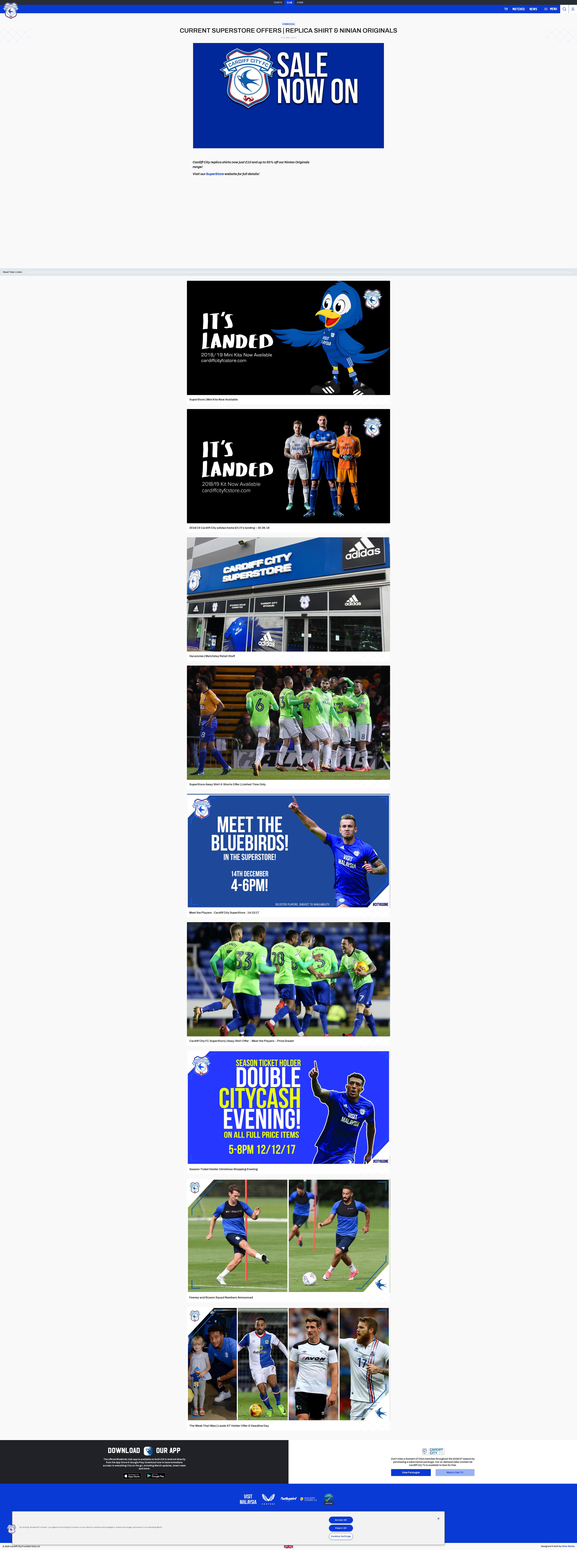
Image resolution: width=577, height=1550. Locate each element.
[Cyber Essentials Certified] (329, 1499)
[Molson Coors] (308, 1499)
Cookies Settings (341, 1536)
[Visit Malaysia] (248, 1499)
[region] (228, 1528)
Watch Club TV (455, 1472)
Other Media (568, 1546)
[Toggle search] (564, 9)
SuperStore (215, 174)
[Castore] (268, 1499)
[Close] (438, 1518)
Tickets (278, 2)
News (533, 9)
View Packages (411, 1472)
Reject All (341, 1528)
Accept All (341, 1520)
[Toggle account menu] (573, 9)
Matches (519, 9)
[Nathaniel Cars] (288, 1499)
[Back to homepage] (10, 10)
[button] (11, 1529)
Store (300, 2)
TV (506, 9)
